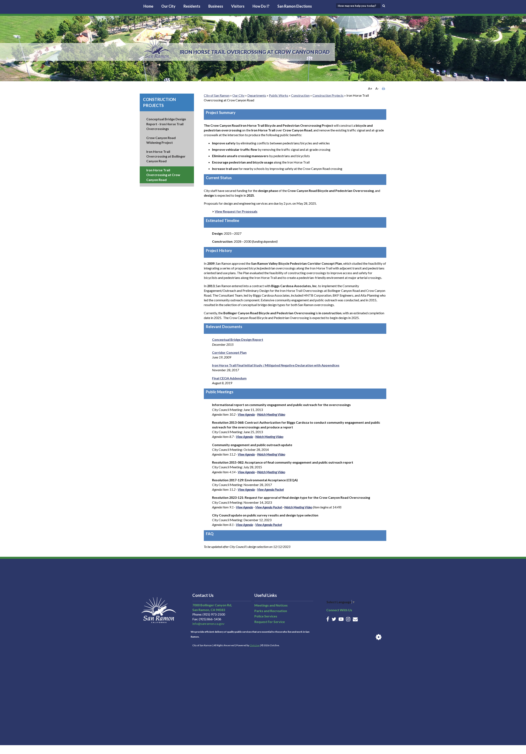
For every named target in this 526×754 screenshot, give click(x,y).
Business (215, 6)
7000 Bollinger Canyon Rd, (212, 605)
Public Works (278, 95)
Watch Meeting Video (271, 414)
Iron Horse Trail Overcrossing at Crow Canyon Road (163, 174)
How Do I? (261, 6)
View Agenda (246, 414)
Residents (191, 6)
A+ (370, 88)
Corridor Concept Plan (229, 352)
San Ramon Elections (294, 6)
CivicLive (255, 645)
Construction (300, 95)
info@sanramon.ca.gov (208, 623)
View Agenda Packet (270, 489)
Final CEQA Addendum (229, 378)
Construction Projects (328, 95)
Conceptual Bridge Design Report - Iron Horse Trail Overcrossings (166, 123)
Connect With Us (339, 610)
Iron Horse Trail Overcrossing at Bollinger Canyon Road (166, 156)
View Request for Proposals (236, 211)
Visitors (238, 6)
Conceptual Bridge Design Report (237, 339)
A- (377, 88)
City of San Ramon (217, 95)
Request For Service (269, 622)
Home (148, 6)
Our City (168, 6)
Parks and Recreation (270, 611)
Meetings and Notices (271, 605)
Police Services (265, 616)
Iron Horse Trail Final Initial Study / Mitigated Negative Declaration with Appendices (275, 365)
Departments (256, 95)
